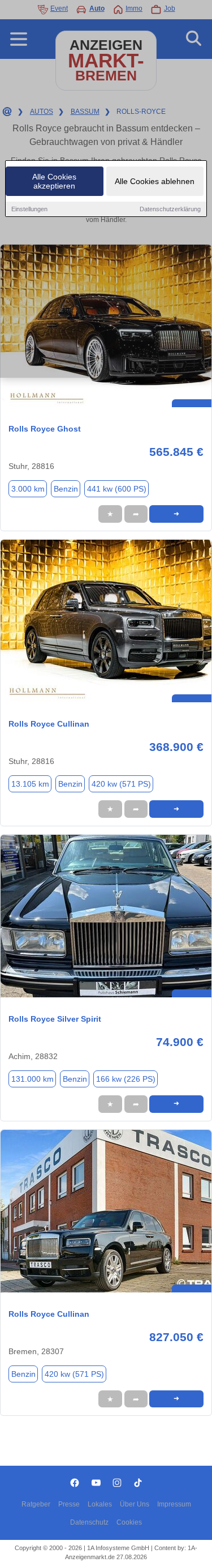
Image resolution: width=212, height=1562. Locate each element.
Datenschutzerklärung (170, 209)
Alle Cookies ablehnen (154, 181)
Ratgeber (35, 1504)
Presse (69, 1504)
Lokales (100, 1504)
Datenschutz (89, 1522)
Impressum (174, 1504)
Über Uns (134, 1504)
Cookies (129, 1522)
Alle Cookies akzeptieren (54, 181)
